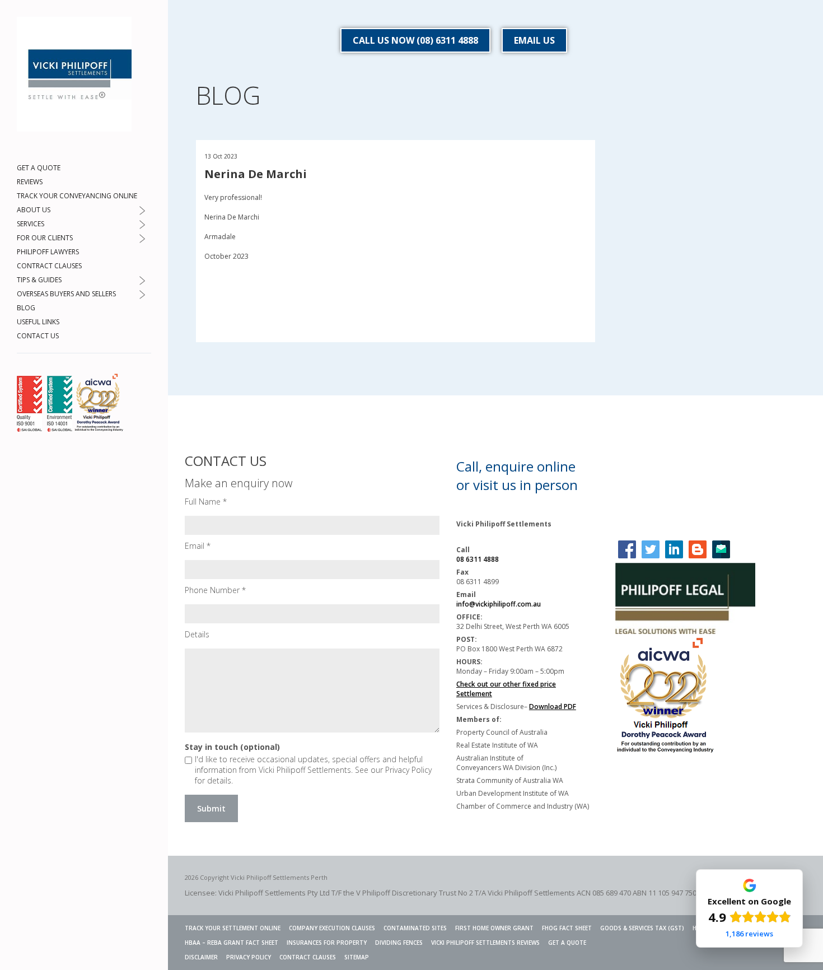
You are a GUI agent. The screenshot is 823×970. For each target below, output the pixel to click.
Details (197, 634)
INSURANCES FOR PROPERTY (327, 942)
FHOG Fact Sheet (567, 928)
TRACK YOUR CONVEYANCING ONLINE (77, 195)
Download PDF (552, 706)
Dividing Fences (399, 942)
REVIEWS (30, 181)
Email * (198, 545)
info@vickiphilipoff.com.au (498, 604)
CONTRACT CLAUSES (49, 266)
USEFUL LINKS (38, 322)
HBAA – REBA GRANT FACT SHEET (231, 942)
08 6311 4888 (477, 559)
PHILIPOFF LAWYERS (48, 252)
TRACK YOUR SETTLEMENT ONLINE (232, 928)
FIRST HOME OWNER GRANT (494, 928)
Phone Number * (215, 590)
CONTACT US (38, 336)
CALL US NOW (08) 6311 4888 (415, 40)
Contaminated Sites (415, 928)
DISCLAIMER (201, 957)
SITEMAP (356, 957)
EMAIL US (534, 40)
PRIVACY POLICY (248, 957)
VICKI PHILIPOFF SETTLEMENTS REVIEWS (485, 942)
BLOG (26, 308)
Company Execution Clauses (332, 928)
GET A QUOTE (38, 167)
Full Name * (206, 501)
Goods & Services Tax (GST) (642, 928)
